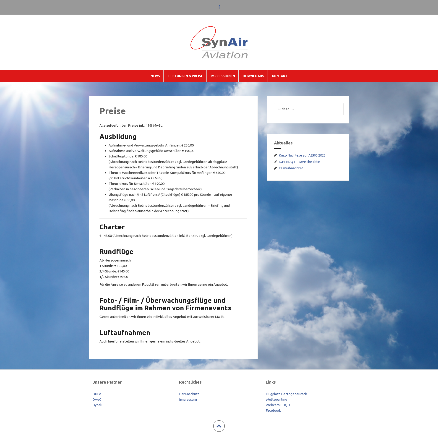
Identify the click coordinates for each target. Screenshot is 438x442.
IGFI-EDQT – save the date (299, 162)
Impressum (188, 399)
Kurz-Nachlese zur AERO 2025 (302, 155)
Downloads (253, 76)
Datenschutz (189, 394)
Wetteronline (276, 399)
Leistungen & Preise (185, 76)
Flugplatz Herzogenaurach (286, 394)
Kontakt (279, 76)
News (155, 76)
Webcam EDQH (278, 405)
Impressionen (223, 76)
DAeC (96, 399)
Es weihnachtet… (293, 168)
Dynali (97, 405)
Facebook (273, 410)
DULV (96, 394)
